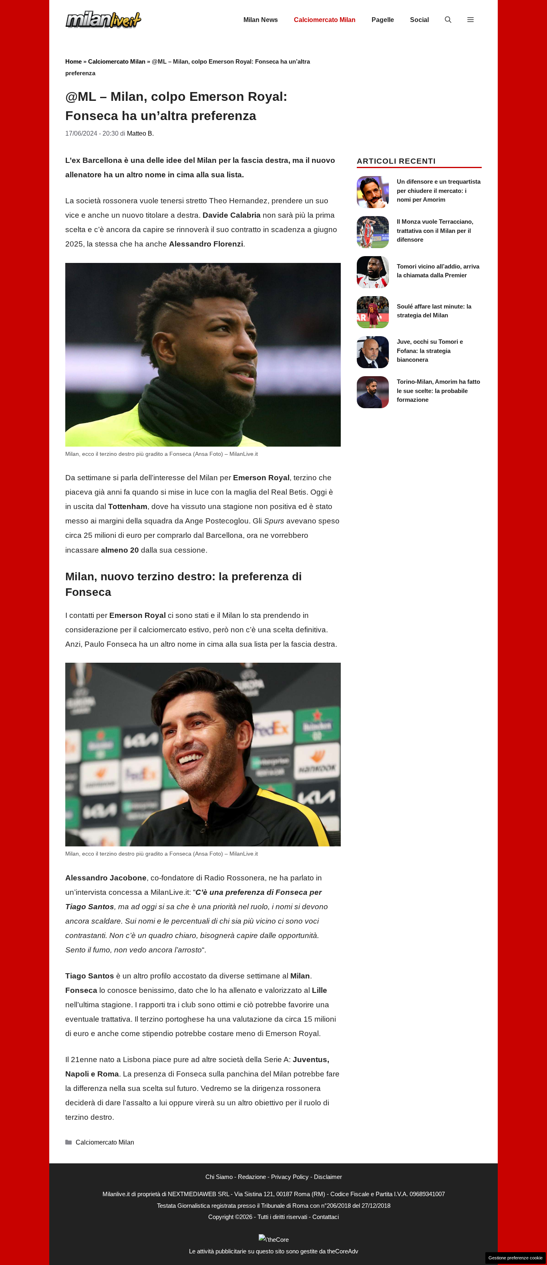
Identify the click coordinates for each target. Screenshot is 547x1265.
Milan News (260, 19)
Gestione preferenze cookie (516, 1257)
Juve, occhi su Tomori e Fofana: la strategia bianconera (430, 350)
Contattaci (325, 1216)
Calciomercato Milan (325, 19)
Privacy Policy (290, 1176)
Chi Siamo (219, 1176)
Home (73, 61)
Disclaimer (328, 1176)
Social (419, 19)
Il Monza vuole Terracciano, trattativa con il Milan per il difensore (435, 230)
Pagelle (383, 19)
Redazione (252, 1176)
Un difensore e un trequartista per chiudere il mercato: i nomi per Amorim (439, 190)
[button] (448, 20)
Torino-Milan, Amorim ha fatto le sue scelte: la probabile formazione (438, 390)
